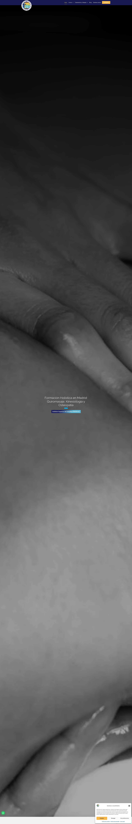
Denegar (113, 818)
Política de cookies (106, 821)
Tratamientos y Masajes (80, 2)
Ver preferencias (124, 818)
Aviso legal (122, 821)
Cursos (70, 2)
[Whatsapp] (3, 813)
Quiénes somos (97, 2)
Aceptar (102, 818)
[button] (129, 805)
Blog (90, 2)
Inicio (65, 2)
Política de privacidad (114, 821)
